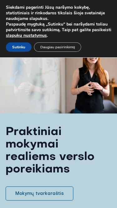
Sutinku (18, 47)
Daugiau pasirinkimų (57, 47)
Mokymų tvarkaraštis (39, 193)
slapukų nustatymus (26, 35)
